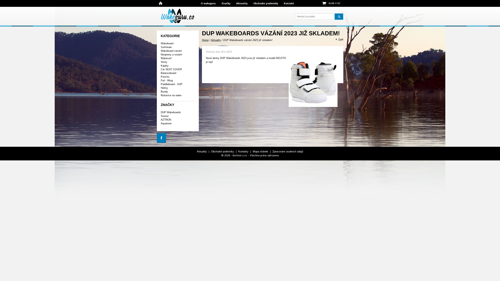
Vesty (164, 61)
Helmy (164, 87)
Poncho (165, 76)
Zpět (340, 39)
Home (205, 40)
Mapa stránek (260, 151)
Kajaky (165, 65)
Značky (225, 3)
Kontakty (243, 151)
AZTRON (166, 119)
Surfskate (166, 47)
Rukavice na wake (171, 95)
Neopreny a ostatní (171, 54)
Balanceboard (168, 73)
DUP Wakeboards (171, 112)
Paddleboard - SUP (171, 84)
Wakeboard (167, 43)
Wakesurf (166, 58)
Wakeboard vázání (171, 50)
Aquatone (166, 123)
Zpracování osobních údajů (287, 151)
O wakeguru (208, 3)
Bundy (164, 91)
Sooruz (165, 116)
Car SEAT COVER (171, 69)
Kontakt (289, 3)
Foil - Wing (167, 80)
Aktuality (241, 3)
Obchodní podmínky (265, 3)
